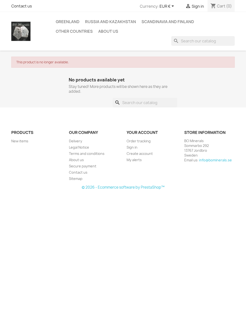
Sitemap (75, 178)
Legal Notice (79, 147)
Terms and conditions (87, 153)
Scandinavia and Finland (167, 21)
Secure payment (82, 166)
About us (108, 31)
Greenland (68, 21)
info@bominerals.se (215, 160)
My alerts (134, 160)
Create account (140, 153)
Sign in (132, 147)
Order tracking (139, 141)
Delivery (75, 141)
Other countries (74, 31)
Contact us (21, 6)
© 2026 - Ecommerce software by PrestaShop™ (123, 187)
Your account (142, 132)
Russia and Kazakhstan (110, 21)
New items (19, 141)
